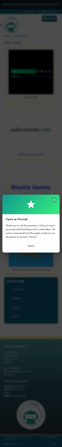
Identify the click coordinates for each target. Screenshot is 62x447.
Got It (31, 246)
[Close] (54, 200)
